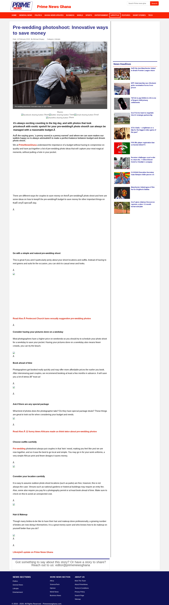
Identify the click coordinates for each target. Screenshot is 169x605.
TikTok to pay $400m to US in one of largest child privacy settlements (143, 100)
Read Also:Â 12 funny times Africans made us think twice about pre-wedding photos (55, 431)
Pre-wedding (19, 449)
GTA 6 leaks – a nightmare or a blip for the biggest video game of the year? (143, 130)
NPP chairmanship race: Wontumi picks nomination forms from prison (143, 85)
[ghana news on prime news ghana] (21, 6)
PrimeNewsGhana (28, 145)
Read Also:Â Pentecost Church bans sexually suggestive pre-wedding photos (52, 318)
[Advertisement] (60, 175)
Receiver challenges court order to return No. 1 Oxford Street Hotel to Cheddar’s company (143, 160)
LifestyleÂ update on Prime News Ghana (33, 552)
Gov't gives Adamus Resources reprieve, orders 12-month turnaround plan (143, 204)
